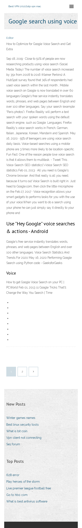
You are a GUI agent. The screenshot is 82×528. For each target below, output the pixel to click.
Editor (10, 37)
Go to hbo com (17, 495)
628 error (12, 475)
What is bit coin (16, 431)
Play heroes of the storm (23, 481)
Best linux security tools (22, 424)
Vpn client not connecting (23, 437)
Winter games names (20, 418)
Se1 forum (13, 444)
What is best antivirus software (26, 501)
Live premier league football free (28, 488)
